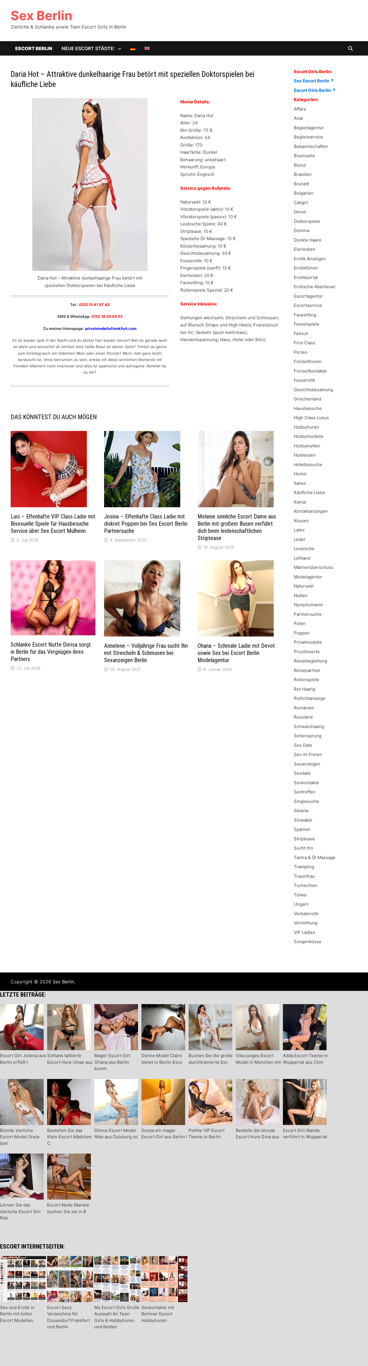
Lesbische (304, 548)
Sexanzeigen (307, 764)
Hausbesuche (308, 408)
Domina (301, 230)
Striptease (304, 838)
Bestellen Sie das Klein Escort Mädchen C (69, 1137)
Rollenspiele (306, 679)
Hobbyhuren (306, 427)
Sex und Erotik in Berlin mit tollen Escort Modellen (17, 1314)
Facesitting (305, 315)
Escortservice (308, 305)
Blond (300, 165)
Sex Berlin (41, 15)
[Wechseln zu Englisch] (147, 48)
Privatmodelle (308, 642)
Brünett (301, 184)
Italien (300, 483)
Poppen (302, 633)
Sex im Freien (308, 754)
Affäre (300, 109)
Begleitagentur (309, 127)
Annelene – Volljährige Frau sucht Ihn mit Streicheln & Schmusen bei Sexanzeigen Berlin (146, 653)
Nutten (301, 595)
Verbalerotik (306, 913)
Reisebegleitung (310, 661)
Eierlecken (304, 249)
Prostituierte (307, 651)
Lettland (302, 558)
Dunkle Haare (307, 240)
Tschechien (305, 885)
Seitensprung (307, 735)
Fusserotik (304, 380)
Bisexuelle (304, 155)
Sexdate (302, 773)
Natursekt (304, 586)
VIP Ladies (304, 932)
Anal (298, 118)
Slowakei (303, 820)
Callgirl (301, 202)
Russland (303, 717)
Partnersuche (308, 614)
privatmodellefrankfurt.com (111, 328)
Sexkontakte (306, 782)
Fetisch (301, 333)
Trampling (304, 866)
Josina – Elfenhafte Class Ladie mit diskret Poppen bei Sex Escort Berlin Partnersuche (145, 523)
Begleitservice (308, 137)
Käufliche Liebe (309, 492)
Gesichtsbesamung (313, 389)
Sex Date (303, 745)
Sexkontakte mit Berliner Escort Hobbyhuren (157, 1314)
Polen (300, 623)
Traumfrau (304, 876)
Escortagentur (308, 296)
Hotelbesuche (308, 464)
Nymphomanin (308, 604)
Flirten (300, 352)
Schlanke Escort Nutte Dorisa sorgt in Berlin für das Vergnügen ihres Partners (51, 651)
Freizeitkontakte (310, 371)
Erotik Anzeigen (310, 258)
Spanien (302, 829)
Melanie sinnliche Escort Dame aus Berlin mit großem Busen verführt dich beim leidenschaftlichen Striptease (237, 527)
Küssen (301, 520)
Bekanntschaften (311, 146)
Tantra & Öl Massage (315, 857)
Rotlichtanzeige (309, 698)
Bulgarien (303, 193)
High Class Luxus (311, 417)
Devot (300, 211)
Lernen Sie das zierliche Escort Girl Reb (20, 1211)
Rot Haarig (304, 689)
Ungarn (301, 904)
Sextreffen (304, 792)
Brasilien (303, 174)
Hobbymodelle (308, 436)
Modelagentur (308, 577)
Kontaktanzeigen (311, 511)
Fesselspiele (306, 324)
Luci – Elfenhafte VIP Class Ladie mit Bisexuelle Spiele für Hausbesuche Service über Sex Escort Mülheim (53, 523)
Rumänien (304, 707)
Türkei (300, 895)
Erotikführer (306, 268)
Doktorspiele (307, 221)
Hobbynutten (307, 446)
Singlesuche (306, 801)
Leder (300, 539)
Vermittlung (305, 923)
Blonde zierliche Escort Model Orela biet (19, 1137)
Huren (300, 473)
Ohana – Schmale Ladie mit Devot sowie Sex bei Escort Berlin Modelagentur (236, 653)
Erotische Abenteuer (315, 286)
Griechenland (307, 399)
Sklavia (301, 810)
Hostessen (305, 455)
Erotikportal (306, 277)
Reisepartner (307, 670)
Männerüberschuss (313, 567)
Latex (299, 530)
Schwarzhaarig (309, 726)
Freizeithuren (307, 361)
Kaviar (300, 502)
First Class (304, 342)
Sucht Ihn (303, 848)
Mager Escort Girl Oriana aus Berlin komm (112, 1062)
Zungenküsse (307, 941)
